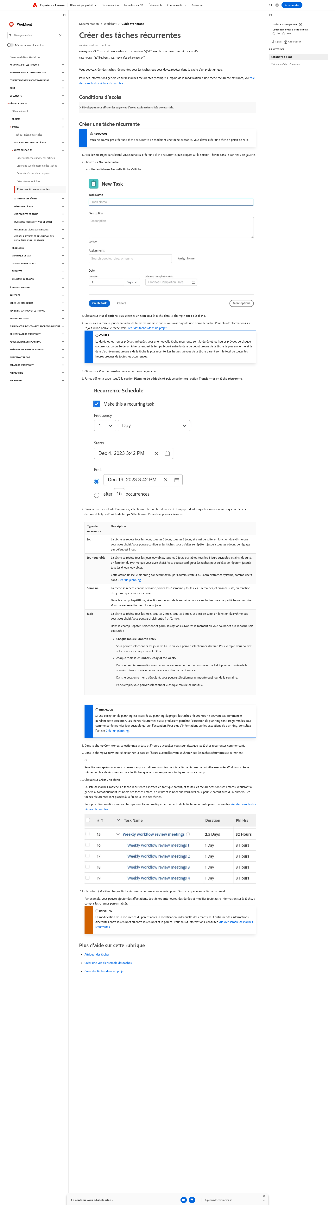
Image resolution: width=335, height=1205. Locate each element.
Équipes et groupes (20, 287)
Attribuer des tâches (97, 954)
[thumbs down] (192, 1200)
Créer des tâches (23, 150)
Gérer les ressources (21, 303)
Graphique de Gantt (23, 255)
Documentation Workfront (25, 57)
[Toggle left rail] (64, 15)
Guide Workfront (133, 24)
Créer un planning (129, 580)
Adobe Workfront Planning (25, 341)
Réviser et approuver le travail (27, 310)
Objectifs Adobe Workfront (25, 334)
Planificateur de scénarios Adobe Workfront (35, 326)
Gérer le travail (18, 103)
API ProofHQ (16, 372)
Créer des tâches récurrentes (33, 189)
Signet (278, 41)
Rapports (15, 295)
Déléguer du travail (23, 279)
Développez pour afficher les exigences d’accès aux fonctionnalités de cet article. (128, 107)
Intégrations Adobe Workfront (27, 349)
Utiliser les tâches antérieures (31, 229)
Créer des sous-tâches (28, 181)
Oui (278, 33)
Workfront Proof (20, 357)
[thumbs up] (183, 1200)
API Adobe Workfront (22, 365)
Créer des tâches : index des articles (36, 158)
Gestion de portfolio (23, 263)
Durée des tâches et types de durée (33, 222)
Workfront (110, 24)
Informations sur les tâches (30, 142)
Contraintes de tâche (26, 214)
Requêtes (17, 271)
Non (289, 33)
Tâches (15, 127)
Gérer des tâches (23, 206)
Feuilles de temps (19, 318)
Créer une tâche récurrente (285, 64)
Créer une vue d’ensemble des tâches (108, 963)
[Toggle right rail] (270, 15)
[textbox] (35, 35)
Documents (16, 95)
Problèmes (18, 248)
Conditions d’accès (281, 56)
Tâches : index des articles (28, 134)
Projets (16, 119)
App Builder (16, 380)
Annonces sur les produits (25, 64)
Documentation (89, 24)
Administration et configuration (28, 72)
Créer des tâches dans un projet (147, 328)
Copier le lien (294, 41)
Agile (12, 88)
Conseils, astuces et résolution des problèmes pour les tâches (34, 238)
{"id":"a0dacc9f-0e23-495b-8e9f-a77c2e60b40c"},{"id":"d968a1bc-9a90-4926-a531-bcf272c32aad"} (145, 51)
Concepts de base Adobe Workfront (29, 80)
